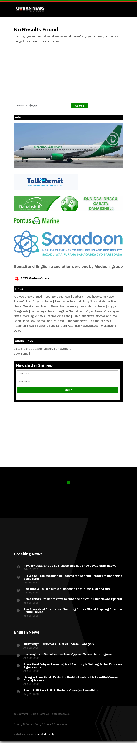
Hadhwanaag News (73, 306)
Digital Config (46, 734)
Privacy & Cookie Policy (28, 724)
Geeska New (31, 306)
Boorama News (103, 296)
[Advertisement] (68, 71)
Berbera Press (82, 296)
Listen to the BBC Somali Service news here (42, 348)
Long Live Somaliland (70, 311)
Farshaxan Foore (65, 301)
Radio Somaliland (59, 316)
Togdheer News (24, 325)
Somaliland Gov (24, 320)
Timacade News (76, 320)
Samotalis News (83, 316)
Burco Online (22, 301)
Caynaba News (43, 301)
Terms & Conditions (55, 724)
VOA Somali (22, 353)
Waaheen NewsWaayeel (83, 325)
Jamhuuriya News (42, 311)
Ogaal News (94, 311)
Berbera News (61, 296)
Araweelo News (24, 296)
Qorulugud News (34, 316)
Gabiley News (88, 301)
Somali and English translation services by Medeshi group (68, 266)
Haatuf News (49, 306)
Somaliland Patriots (50, 320)
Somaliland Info (106, 316)
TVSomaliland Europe (51, 325)
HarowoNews (97, 306)
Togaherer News (100, 320)
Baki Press (43, 296)
